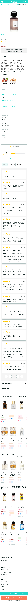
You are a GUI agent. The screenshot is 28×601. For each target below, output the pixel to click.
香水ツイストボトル (5, 569)
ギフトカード (4, 574)
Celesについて (4, 581)
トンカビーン (12, 106)
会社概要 (5, 593)
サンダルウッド (5, 106)
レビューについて (5, 584)
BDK (3, 34)
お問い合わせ (4, 560)
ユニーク (4, 125)
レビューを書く (14, 158)
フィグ (3, 94)
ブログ (2, 589)
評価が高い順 (5, 164)
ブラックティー (9, 94)
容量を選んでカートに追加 (14, 598)
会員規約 (22, 593)
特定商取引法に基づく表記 (14, 593)
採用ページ (3, 586)
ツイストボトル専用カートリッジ (9, 572)
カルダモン (15, 94)
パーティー (4, 131)
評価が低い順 (12, 164)
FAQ (2, 562)
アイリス (4, 100)
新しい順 (19, 164)
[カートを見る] (26, 2)
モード (3, 119)
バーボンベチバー (10, 100)
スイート (8, 125)
